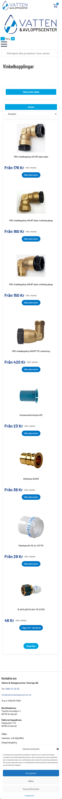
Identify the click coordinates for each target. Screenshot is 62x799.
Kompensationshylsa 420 (31, 415)
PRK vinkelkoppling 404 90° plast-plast (31, 157)
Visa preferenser (31, 789)
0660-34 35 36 (12, 688)
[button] (57, 749)
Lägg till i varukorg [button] (31, 628)
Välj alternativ (31, 175)
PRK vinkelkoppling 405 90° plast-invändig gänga (31, 220)
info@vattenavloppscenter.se (16, 694)
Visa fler (31, 646)
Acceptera (31, 773)
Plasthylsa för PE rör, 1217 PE (31, 545)
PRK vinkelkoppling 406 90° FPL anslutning (31, 351)
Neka (31, 781)
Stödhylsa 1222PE (31, 479)
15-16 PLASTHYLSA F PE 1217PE (31, 609)
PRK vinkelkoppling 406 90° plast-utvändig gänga (31, 284)
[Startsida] (30, 24)
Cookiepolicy (29, 795)
